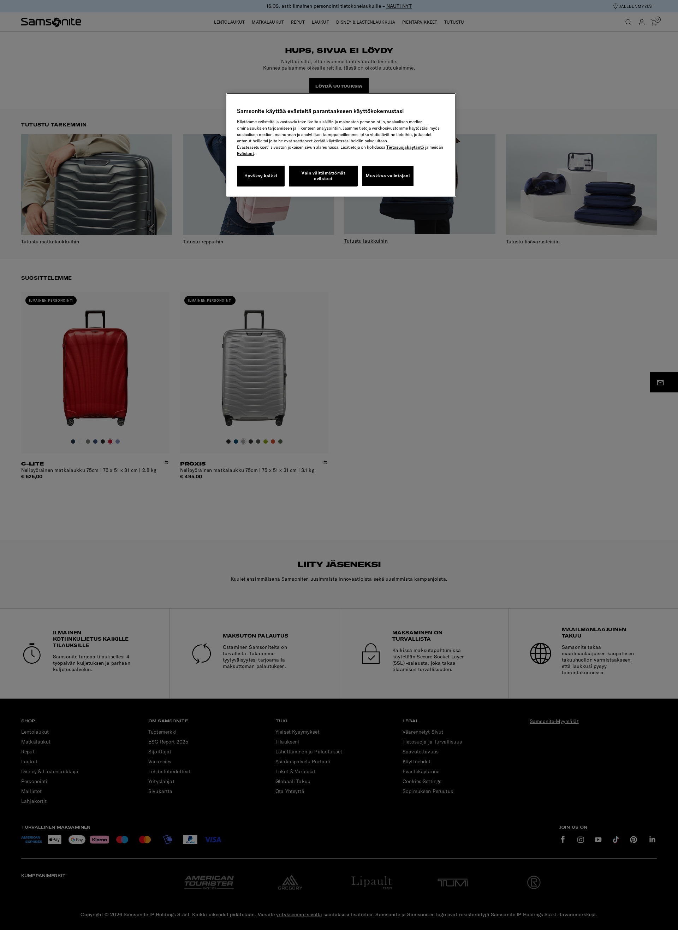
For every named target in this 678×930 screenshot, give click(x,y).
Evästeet (245, 153)
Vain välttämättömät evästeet (323, 176)
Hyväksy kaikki (260, 175)
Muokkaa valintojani (388, 175)
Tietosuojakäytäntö (405, 147)
